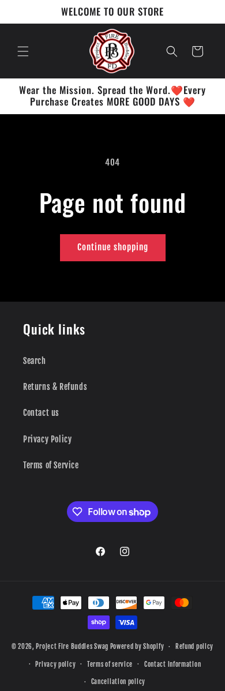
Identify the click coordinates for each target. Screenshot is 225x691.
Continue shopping (112, 247)
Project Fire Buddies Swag (72, 647)
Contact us (41, 413)
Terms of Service (51, 465)
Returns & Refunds (55, 387)
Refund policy (194, 647)
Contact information (172, 664)
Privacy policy (55, 664)
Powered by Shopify (137, 647)
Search (34, 361)
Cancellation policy (118, 682)
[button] (23, 51)
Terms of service (110, 664)
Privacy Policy (47, 439)
